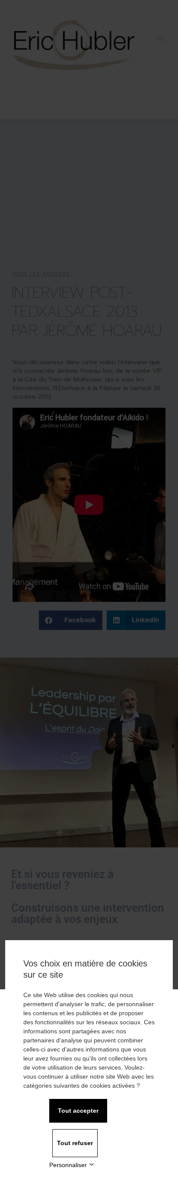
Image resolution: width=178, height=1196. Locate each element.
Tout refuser (75, 1142)
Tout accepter (78, 1110)
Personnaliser (68, 1164)
